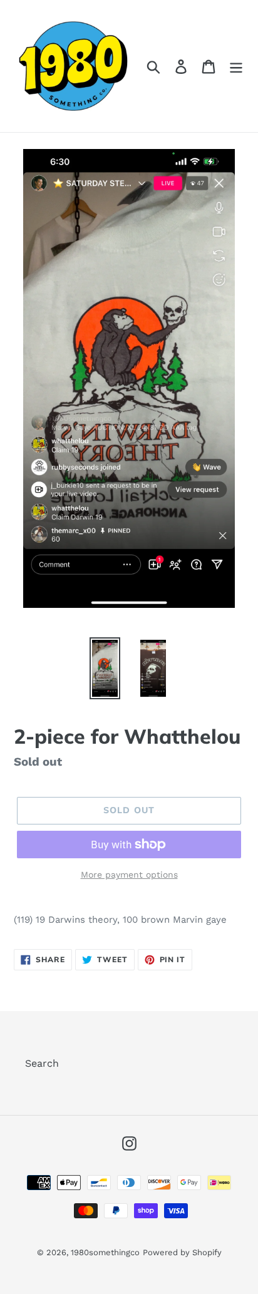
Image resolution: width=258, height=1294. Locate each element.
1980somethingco (105, 1252)
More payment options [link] (129, 875)
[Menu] (236, 66)
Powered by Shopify (182, 1252)
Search (42, 1063)
